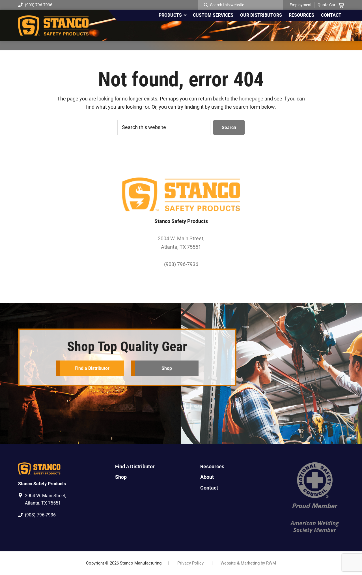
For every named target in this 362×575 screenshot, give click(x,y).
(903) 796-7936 (38, 5)
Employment (301, 5)
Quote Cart (327, 5)
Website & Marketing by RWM (248, 563)
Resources (212, 466)
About (207, 477)
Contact (209, 488)
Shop (166, 368)
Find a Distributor (92, 368)
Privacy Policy (190, 563)
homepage (251, 99)
